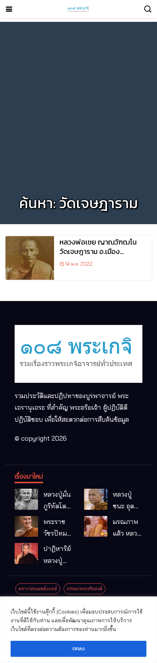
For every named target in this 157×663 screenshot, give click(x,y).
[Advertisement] (78, 100)
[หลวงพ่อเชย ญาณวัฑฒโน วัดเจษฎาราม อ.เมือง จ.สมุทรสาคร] (29, 258)
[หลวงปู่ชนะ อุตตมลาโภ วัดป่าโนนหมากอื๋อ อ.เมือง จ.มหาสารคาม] (95, 499)
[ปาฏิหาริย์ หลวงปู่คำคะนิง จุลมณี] (26, 553)
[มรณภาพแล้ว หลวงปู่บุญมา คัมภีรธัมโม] (95, 526)
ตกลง (78, 648)
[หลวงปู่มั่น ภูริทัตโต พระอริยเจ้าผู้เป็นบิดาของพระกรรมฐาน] (26, 499)
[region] (78, 629)
